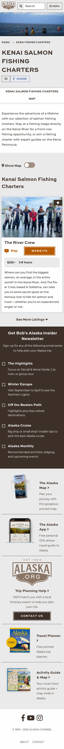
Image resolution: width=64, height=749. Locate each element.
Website (40, 251)
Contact (38, 742)
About (24, 742)
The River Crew (19, 243)
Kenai (6, 42)
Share (21, 79)
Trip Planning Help (31, 591)
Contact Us (32, 616)
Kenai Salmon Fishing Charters (32, 91)
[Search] (21, 6)
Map (32, 99)
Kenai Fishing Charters (33, 42)
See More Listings (30, 319)
